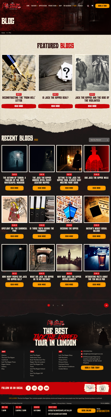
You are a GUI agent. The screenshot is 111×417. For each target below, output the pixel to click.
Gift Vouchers (63, 357)
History (4, 355)
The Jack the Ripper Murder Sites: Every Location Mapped (41, 180)
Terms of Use (63, 360)
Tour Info (34, 6)
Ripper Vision (43, 6)
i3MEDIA (107, 403)
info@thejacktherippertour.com (93, 353)
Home (28, 6)
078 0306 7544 (87, 351)
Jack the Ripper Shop (65, 355)
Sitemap (69, 403)
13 (62, 305)
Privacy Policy (63, 362)
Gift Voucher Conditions (66, 366)
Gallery (4, 366)
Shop (60, 6)
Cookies (54, 403)
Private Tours (52, 6)
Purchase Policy (64, 364)
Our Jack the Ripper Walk (97, 178)
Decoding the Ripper (69, 229)
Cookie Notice (63, 369)
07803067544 (103, 411)
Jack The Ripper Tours (9, 362)
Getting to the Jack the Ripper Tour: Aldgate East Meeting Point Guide (69, 180)
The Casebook (67, 6)
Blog (75, 6)
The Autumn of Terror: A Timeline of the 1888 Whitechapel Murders (14, 180)
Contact (80, 6)
